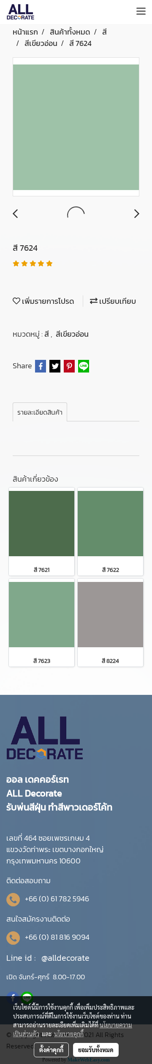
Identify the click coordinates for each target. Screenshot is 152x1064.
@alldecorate (65, 957)
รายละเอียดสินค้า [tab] (39, 412)
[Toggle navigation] (141, 12)
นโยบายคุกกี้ (69, 1033)
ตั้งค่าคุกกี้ (51, 1049)
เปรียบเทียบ (117, 301)
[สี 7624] (76, 127)
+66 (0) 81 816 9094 (57, 937)
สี (47, 334)
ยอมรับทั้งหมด (96, 1049)
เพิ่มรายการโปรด (47, 301)
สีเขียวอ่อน (72, 334)
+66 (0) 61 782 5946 (57, 898)
